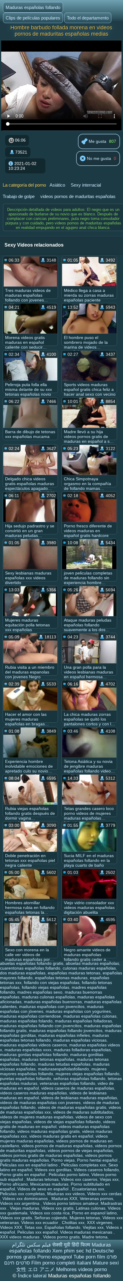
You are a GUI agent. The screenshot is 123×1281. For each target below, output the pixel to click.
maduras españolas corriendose (30, 1016)
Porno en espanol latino (94, 1212)
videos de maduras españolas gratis (72, 1107)
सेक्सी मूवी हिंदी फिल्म (71, 1245)
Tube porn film (89, 1257)
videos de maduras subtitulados (83, 1112)
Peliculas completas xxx (83, 1164)
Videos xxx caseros (79, 1179)
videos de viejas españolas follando (67, 1121)
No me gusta (98, 158)
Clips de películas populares (33, 17)
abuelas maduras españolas (92, 963)
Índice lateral (33, 1276)
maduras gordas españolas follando (34, 1054)
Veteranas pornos (96, 1198)
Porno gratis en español (23, 1174)
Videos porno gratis (61, 1236)
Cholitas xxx (73, 1222)
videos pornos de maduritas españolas (78, 196)
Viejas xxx (109, 1179)
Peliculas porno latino (69, 1174)
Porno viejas (63, 1160)
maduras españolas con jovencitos (51, 1006)
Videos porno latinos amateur (70, 1203)
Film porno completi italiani (61, 1263)
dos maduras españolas (22, 972)
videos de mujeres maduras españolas (36, 1116)
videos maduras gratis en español (61, 1136)
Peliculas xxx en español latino (29, 1164)
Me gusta (96, 141)
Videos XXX (11, 1227)
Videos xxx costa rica (50, 1212)
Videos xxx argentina (20, 1203)
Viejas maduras (24, 1208)
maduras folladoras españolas (82, 1049)
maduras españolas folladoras (83, 1020)
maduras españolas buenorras (53, 1001)
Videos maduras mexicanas (86, 1232)
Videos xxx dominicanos (25, 1198)
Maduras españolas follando (33, 7)
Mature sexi (106, 1263)
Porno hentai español (98, 1160)
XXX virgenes (99, 1222)
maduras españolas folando (26, 1020)
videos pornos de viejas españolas (80, 1150)
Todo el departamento (88, 17)
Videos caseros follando (96, 1169)
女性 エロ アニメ (35, 1269)
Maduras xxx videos (66, 1193)
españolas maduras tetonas (74, 972)
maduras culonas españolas (48, 996)
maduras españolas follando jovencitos (65, 1030)
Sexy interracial (86, 185)
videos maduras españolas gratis (48, 1131)
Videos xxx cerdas (104, 1193)
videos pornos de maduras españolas (57, 1145)
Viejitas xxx (93, 1227)
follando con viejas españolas (51, 982)
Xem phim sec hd (71, 1251)
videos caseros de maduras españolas (77, 1088)
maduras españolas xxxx (27, 1049)
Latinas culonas (90, 1208)
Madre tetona (94, 1236)
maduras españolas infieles (64, 1035)
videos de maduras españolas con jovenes (40, 1102)
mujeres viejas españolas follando (87, 1073)
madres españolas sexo (39, 992)
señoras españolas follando (79, 1078)
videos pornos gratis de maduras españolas (41, 1155)
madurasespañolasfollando (63, 1068)
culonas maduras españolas (89, 968)
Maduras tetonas (43, 1179)
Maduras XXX (64, 1198)
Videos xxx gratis (57, 1208)
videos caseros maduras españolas (33, 1092)
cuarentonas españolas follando (30, 968)
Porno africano (14, 1184)
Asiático (57, 185)
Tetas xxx (33, 1227)
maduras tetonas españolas (48, 1059)
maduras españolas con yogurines (78, 1011)
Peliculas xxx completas (22, 1193)
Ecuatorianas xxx (88, 1188)
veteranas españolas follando (67, 1083)
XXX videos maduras (20, 1236)
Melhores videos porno (81, 1269)
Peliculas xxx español (37, 1232)
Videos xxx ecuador (40, 1222)
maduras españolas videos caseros (33, 1044)
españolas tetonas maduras (61, 977)
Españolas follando (62, 1227)
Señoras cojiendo (50, 1217)
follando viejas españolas (45, 987)
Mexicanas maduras (49, 1184)
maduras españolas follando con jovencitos (41, 1025)
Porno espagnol (54, 1257)
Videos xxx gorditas (53, 1169)
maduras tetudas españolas (64, 1064)
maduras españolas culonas (89, 1016)
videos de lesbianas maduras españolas (79, 1097)
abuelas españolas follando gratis (31, 963)
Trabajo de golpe (19, 196)
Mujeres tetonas (85, 1217)
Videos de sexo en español (43, 1188)
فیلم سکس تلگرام (31, 1245)
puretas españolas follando (25, 1078)
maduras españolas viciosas (80, 1040)
